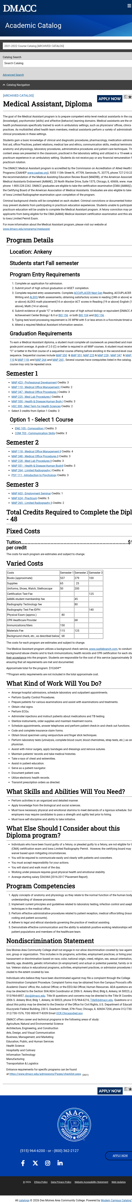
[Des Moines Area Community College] (20, 8)
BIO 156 (63, 315)
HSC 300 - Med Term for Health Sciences (36, 406)
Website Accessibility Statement (91, 1182)
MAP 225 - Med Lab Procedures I (31, 396)
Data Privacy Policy (61, 1182)
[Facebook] (23, 1163)
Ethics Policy (41, 1182)
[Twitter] (35, 1163)
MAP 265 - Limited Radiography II (32, 503)
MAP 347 (116, 355)
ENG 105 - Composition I (30, 428)
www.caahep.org (37, 172)
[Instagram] (47, 1163)
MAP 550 (61, 355)
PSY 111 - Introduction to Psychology (34, 475)
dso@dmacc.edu (35, 995)
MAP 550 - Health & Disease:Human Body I (37, 401)
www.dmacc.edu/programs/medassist (26, 229)
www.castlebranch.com (103, 649)
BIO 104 (83, 315)
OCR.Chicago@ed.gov (69, 1013)
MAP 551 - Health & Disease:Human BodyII (37, 465)
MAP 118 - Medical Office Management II (36, 451)
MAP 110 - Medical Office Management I (36, 387)
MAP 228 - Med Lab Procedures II (32, 461)
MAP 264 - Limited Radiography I (31, 470)
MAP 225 (88, 355)
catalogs (24, 1200)
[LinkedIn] (60, 1163)
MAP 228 (103, 355)
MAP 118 (23, 359)
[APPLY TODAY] (110, 98)
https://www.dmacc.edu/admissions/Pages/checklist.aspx (45, 1074)
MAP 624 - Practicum (24, 498)
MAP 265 (58, 359)
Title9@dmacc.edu (101, 1000)
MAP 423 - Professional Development (34, 382)
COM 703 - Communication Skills (35, 433)
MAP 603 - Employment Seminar (31, 493)
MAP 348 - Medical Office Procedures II (35, 456)
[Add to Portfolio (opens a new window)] (130, 97)
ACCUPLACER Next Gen (88, 293)
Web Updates (119, 1182)
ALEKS (34, 297)
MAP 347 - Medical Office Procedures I (35, 392)
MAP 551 (76, 355)
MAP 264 (40, 359)
